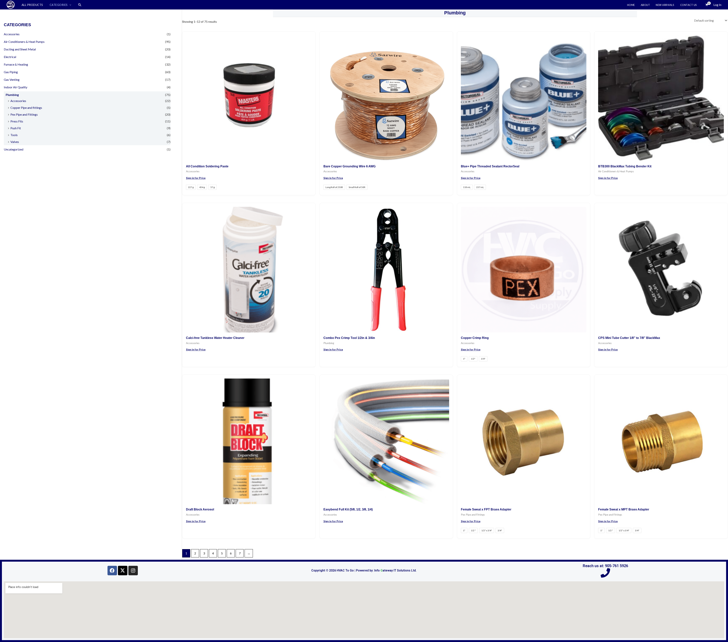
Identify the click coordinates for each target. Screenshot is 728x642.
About (645, 5)
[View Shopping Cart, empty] (707, 4)
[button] (69, 4)
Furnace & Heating (16, 64)
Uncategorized (13, 149)
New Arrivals (665, 5)
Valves (14, 141)
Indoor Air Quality (15, 87)
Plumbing (12, 94)
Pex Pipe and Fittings (24, 114)
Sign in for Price (196, 178)
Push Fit (15, 128)
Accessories (12, 34)
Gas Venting (12, 79)
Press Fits (16, 121)
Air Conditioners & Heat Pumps (24, 41)
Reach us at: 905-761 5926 (605, 566)
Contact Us (688, 5)
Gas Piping (11, 72)
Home (631, 5)
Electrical (10, 57)
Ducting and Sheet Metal (20, 49)
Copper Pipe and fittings (26, 107)
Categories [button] (59, 5)
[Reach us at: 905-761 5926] (605, 573)
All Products (32, 5)
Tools (14, 135)
